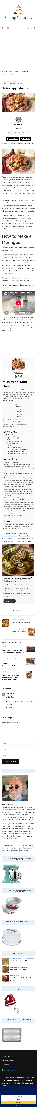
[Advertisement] (18, 50)
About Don (5, 1064)
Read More (9, 582)
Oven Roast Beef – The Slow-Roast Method (22, 979)
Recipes (19, 83)
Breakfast (11, 662)
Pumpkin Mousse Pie (13, 564)
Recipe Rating (7, 723)
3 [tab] (17, 610)
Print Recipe (26, 139)
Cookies (5, 83)
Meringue (5, 248)
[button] (3, 577)
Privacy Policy (6, 1056)
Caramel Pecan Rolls (9, 666)
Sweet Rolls (6, 663)
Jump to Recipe (13, 139)
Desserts (12, 83)
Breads (17, 967)
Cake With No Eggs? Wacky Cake (13, 653)
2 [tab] (15, 610)
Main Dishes (23, 967)
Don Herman (18, 124)
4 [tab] (18, 610)
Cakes (4, 650)
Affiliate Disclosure (8, 1060)
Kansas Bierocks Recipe (18, 969)
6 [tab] (22, 610)
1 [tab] (13, 610)
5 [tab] (20, 610)
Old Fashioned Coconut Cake (20, 961)
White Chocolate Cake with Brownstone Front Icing (11, 678)
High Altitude (11, 650)
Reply (10, 707)
